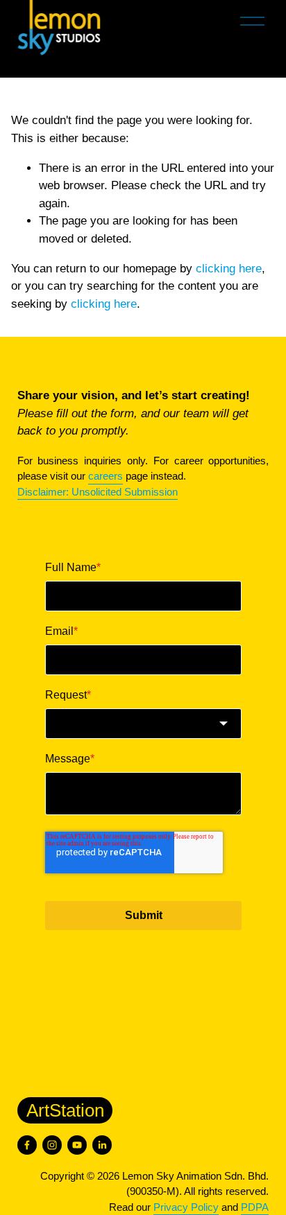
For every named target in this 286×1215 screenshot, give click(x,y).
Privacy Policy (186, 1207)
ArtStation (65, 1110)
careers (105, 476)
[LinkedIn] (102, 1145)
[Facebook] (27, 1145)
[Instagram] (52, 1145)
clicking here (229, 268)
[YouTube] (77, 1145)
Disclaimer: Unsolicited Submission (97, 492)
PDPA (255, 1207)
